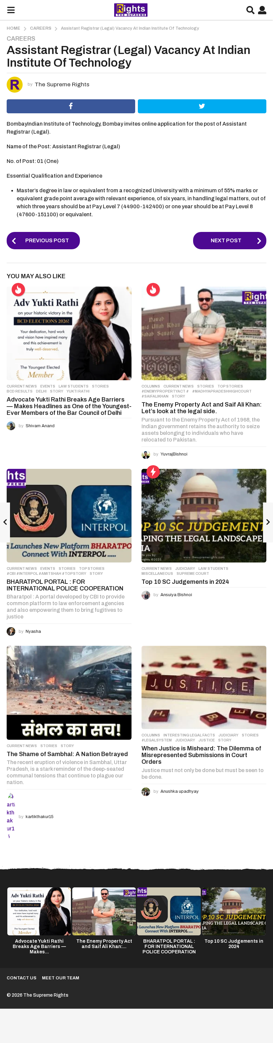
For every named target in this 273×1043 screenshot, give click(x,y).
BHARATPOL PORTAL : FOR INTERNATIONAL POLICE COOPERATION (65, 585)
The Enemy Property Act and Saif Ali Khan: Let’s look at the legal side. (201, 408)
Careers (21, 38)
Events (47, 386)
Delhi (41, 391)
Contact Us (21, 978)
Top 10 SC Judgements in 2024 (185, 581)
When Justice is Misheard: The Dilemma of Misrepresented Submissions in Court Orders (201, 755)
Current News (22, 386)
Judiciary (185, 568)
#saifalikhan (154, 396)
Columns (150, 386)
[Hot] (18, 289)
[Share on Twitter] (202, 106)
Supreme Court (192, 573)
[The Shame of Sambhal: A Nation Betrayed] (69, 692)
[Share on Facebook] (71, 106)
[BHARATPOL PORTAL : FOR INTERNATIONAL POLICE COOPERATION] (69, 515)
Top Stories (230, 386)
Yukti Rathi (78, 391)
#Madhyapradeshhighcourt (222, 391)
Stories (100, 386)
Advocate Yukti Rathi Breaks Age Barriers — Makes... (39, 946)
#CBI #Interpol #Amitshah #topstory (46, 573)
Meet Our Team (60, 978)
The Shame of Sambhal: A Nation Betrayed (67, 754)
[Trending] (153, 472)
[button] (11, 10)
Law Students (74, 386)
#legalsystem (156, 740)
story (56, 391)
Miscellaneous (157, 573)
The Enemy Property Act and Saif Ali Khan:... (104, 944)
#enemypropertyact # (165, 391)
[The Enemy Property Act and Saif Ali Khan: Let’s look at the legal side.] (203, 333)
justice (206, 740)
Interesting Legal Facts (189, 735)
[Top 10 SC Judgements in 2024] (203, 515)
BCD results (20, 391)
